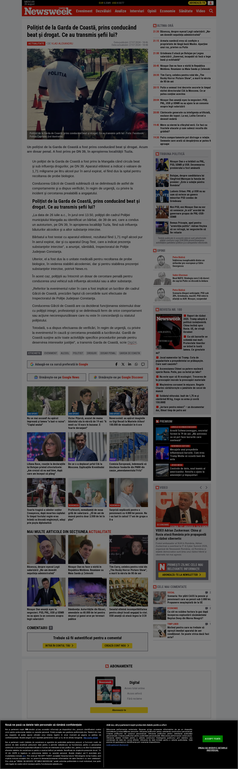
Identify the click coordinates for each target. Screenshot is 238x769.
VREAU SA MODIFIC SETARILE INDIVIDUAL (212, 749)
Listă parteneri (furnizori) (117, 745)
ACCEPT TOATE (212, 739)
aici (24, 756)
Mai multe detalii (91, 738)
